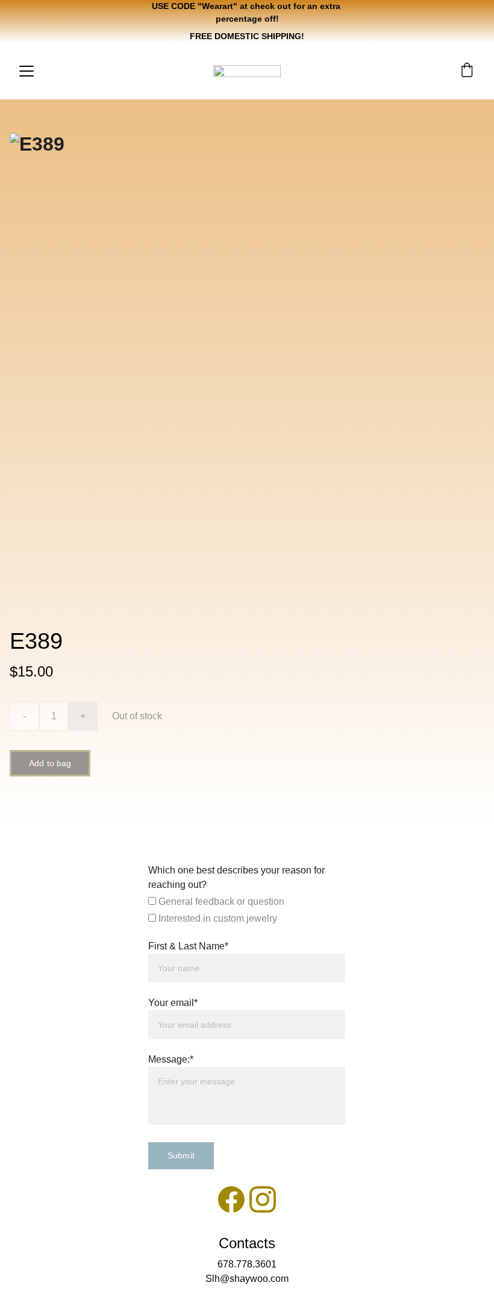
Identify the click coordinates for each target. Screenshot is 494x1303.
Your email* (173, 1003)
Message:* (170, 1059)
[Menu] (26, 71)
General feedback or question (220, 901)
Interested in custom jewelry (216, 918)
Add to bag (50, 763)
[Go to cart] (467, 71)
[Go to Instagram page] (262, 1199)
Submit (181, 1155)
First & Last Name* (188, 946)
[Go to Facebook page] (231, 1199)
